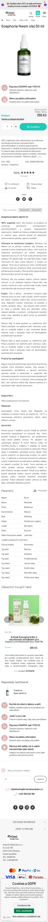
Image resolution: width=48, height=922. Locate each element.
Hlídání (33, 188)
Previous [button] (7, 619)
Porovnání (12, 188)
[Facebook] (15, 807)
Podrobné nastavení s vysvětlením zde (24, 916)
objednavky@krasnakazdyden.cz (27, 789)
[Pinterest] (21, 807)
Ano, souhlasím (24, 911)
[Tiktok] (32, 807)
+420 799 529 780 (26, 793)
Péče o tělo (23, 20)
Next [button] (40, 619)
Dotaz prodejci (36, 184)
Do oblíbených (13, 184)
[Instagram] (27, 807)
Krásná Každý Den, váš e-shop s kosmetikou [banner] (10, 14)
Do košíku (33, 127)
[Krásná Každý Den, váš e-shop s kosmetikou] (2, 20)
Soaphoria (14, 164)
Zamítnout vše (24, 905)
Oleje (33, 20)
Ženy (8, 20)
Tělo (14, 20)
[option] (24, 55)
